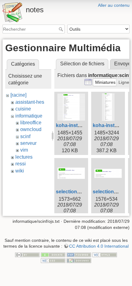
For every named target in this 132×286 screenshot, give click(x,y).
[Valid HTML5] (104, 254)
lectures (24, 157)
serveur (28, 143)
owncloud (30, 129)
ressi (20, 163)
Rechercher (61, 29)
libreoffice (30, 122)
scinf (25, 136)
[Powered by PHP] (79, 254)
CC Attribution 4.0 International (99, 246)
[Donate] (53, 254)
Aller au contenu (114, 5)
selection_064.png (77, 191)
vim (24, 150)
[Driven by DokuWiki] (79, 260)
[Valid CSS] (53, 260)
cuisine (23, 108)
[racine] (18, 95)
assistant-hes (29, 102)
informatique (28, 115)
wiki (19, 170)
